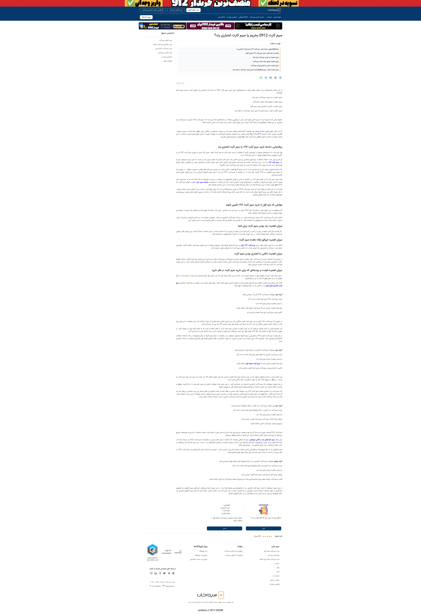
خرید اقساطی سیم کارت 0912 (162, 44)
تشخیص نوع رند (167, 57)
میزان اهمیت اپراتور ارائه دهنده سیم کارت (266, 61)
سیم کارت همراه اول (253, 363)
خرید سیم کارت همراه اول (271, 551)
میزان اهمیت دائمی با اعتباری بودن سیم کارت (265, 65)
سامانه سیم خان (202, 182)
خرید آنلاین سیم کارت (165, 40)
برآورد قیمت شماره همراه (264, 131)
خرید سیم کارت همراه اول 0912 (269, 559)
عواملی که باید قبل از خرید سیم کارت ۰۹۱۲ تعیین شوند (262, 53)
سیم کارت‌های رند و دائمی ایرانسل (262, 439)
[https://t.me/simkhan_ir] (169, 573)
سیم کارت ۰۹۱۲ (274, 162)
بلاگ (278, 568)
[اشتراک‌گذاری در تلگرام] (266, 78)
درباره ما (277, 564)
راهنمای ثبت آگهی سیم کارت (234, 555)
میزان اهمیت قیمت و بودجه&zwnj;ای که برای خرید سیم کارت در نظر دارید (256, 69)
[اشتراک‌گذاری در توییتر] (275, 78)
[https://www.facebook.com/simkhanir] (160, 573)
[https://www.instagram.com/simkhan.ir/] (151, 573)
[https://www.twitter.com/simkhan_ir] (164, 573)
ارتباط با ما (276, 576)
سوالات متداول (274, 580)
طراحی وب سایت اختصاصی (198, 559)
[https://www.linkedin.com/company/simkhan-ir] (155, 573)
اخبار (278, 572)
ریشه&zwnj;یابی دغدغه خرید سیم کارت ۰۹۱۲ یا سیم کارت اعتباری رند (257, 49)
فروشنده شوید (167, 61)
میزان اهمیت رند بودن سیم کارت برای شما (266, 57)
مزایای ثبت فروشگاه (201, 555)
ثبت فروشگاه (203, 551)
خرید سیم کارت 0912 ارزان (163, 48)
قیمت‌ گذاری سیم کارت (165, 52)
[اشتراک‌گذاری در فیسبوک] (280, 78)
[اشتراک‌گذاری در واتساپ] (261, 78)
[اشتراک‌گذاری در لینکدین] (271, 78)
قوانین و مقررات (274, 584)
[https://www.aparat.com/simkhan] (173, 573)
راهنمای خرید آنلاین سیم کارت (233, 551)
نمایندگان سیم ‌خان (273, 555)
